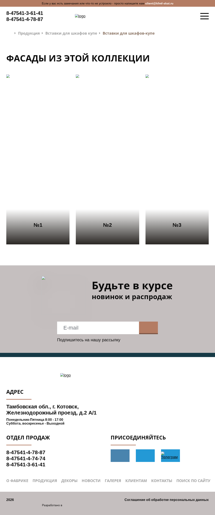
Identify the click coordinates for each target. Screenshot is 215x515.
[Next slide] (199, 159)
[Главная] (9, 33)
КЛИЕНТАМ (136, 480)
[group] (37, 159)
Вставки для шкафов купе (71, 33)
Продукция (29, 33)
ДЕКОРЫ (69, 480)
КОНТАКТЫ (161, 480)
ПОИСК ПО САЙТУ (193, 480)
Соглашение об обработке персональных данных (167, 500)
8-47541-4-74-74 (25, 458)
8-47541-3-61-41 (24, 13)
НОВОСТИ (91, 480)
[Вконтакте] (120, 455)
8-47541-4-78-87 (24, 19)
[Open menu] (204, 16)
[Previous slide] (15, 159)
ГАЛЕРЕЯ (113, 480)
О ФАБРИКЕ (17, 480)
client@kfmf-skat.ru (159, 3)
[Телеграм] (145, 455)
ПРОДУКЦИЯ (45, 480)
